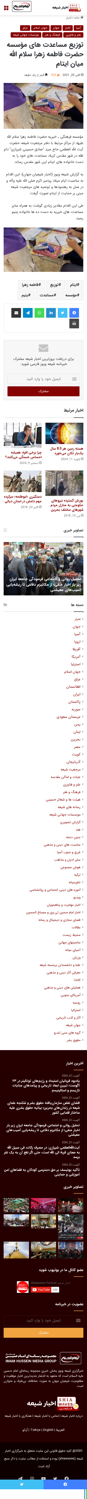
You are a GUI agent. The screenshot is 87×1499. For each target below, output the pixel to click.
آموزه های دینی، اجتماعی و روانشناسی (54, 889)
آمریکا (76, 656)
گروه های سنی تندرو (67, 1032)
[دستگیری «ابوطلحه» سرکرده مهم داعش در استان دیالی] (23, 481)
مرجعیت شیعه (70, 769)
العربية (60, 1430)
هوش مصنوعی (70, 867)
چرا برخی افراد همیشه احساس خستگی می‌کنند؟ (23, 455)
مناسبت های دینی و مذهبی (62, 844)
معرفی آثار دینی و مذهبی (63, 972)
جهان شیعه (73, 1025)
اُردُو (25, 1430)
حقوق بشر (73, 1040)
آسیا (78, 27)
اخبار (69, 17)
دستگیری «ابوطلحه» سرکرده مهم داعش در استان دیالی (23, 499)
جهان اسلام (40, 27)
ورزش (76, 957)
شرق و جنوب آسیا (68, 852)
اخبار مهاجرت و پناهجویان (63, 905)
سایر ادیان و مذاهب (67, 859)
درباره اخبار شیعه (72, 1415)
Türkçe (35, 1430)
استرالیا (75, 1010)
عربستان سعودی (68, 717)
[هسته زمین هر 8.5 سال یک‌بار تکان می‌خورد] (64, 433)
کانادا (77, 980)
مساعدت (47, 295)
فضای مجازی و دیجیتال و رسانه (59, 920)
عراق (25, 27)
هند (78, 829)
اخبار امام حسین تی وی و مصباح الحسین (53, 912)
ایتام (73, 285)
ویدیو (76, 897)
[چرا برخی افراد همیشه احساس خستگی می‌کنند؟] (23, 435)
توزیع (54, 285)
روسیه (76, 1002)
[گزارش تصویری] (70, 1227)
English (48, 1430)
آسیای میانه (72, 950)
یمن (77, 724)
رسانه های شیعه (69, 807)
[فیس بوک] (74, 313)
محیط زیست (71, 935)
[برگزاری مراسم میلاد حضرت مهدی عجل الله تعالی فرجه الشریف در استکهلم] (43, 1205)
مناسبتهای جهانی (69, 942)
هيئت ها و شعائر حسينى (63, 799)
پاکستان (74, 702)
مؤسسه (71, 295)
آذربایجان (73, 762)
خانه (77, 17)
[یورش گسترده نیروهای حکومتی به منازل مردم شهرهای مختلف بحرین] (64, 483)
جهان (56, 27)
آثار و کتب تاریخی (68, 1017)
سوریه (76, 709)
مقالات (76, 927)
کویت (76, 754)
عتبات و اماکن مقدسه (65, 777)
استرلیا (75, 664)
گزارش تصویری (70, 822)
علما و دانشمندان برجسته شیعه (60, 965)
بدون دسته (73, 837)
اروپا (77, 641)
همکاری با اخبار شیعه (18, 1415)
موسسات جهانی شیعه (26, 34)
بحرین (75, 739)
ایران (76, 694)
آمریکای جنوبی (70, 995)
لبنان (76, 732)
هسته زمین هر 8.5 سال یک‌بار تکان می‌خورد (66, 451)
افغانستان (73, 686)
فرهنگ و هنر (52, 34)
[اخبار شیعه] (64, 7)
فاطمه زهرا (30, 285)
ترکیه (77, 874)
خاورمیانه (74, 882)
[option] (43, 568)
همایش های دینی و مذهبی (62, 987)
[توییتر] (62, 313)
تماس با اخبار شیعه (46, 1415)
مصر (77, 747)
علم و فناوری (73, 34)
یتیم (25, 295)
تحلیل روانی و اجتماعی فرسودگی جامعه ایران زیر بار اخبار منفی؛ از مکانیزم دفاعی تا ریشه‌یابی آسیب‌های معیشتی (43, 584)
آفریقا (76, 649)
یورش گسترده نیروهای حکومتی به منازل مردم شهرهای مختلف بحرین (67, 505)
